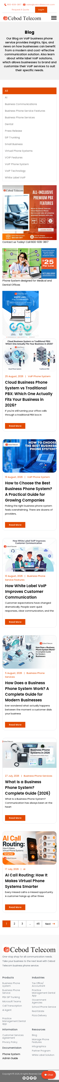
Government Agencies (39, 1001)
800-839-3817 (14, 4)
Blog (34, 1035)
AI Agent (6, 1010)
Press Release (13, 131)
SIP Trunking (12, 137)
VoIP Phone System (17, 164)
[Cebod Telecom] (22, 19)
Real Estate (38, 1011)
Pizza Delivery (39, 1015)
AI (6, 97)
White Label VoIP (15, 177)
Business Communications (21, 104)
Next (48, 924)
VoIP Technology (15, 171)
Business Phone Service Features (25, 111)
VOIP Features (13, 157)
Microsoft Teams (11, 1001)
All (6, 91)
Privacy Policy (9, 1042)
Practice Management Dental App (14, 1021)
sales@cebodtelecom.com (40, 4)
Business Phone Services (20, 117)
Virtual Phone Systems (19, 151)
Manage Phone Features (40, 1041)
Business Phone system (11, 984)
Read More (15, 425)
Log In (41, 9)
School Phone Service (44, 1007)
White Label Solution (43, 1055)
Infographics (39, 1046)
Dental (9, 124)
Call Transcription (12, 1005)
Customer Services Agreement (13, 1036)
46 (38, 924)
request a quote (21, 9)
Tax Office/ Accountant (38, 984)
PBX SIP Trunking (11, 997)
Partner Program (41, 1050)
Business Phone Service (11, 991)
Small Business (14, 144)
